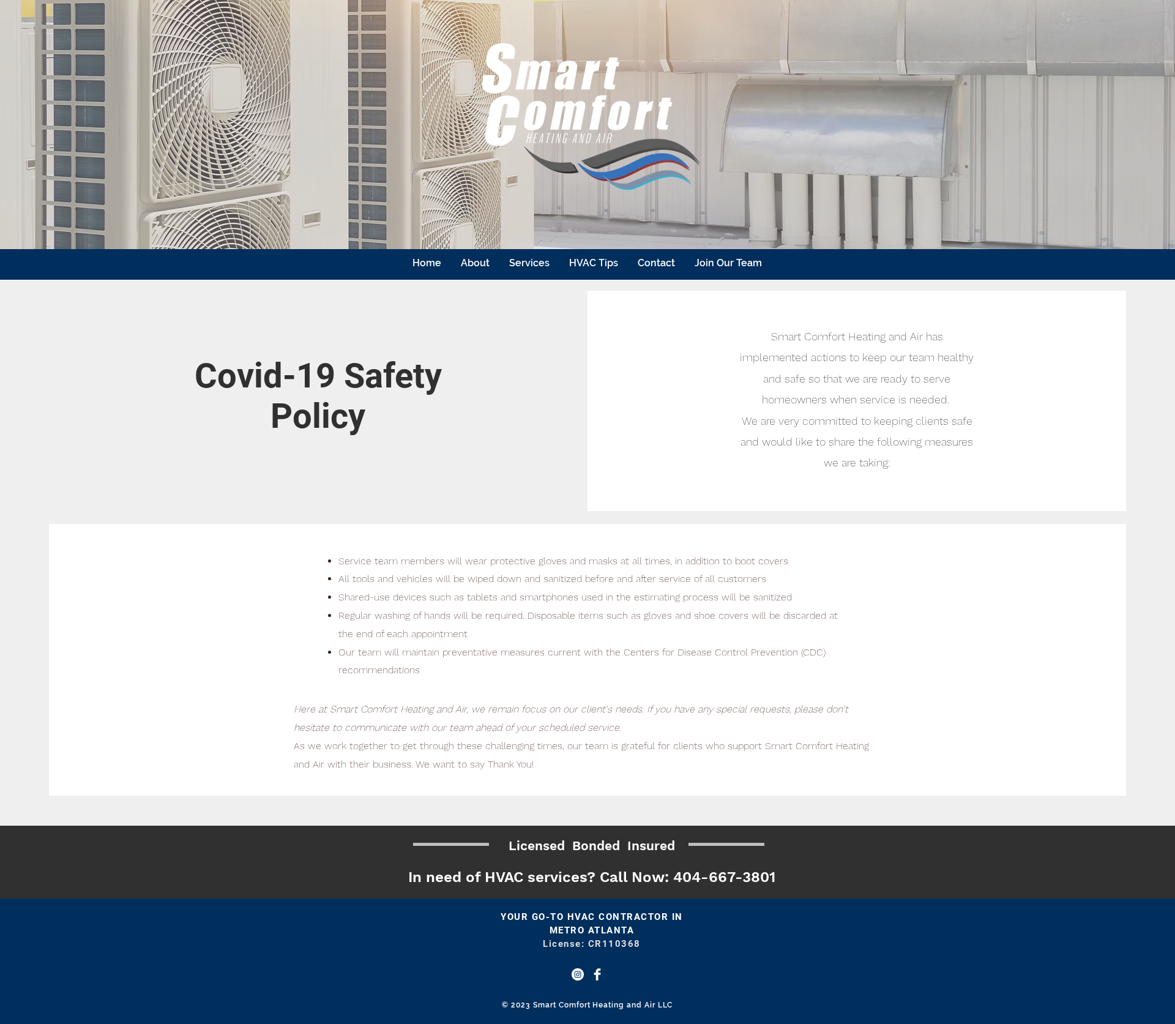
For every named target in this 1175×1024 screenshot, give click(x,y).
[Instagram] (578, 974)
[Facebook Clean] (597, 974)
